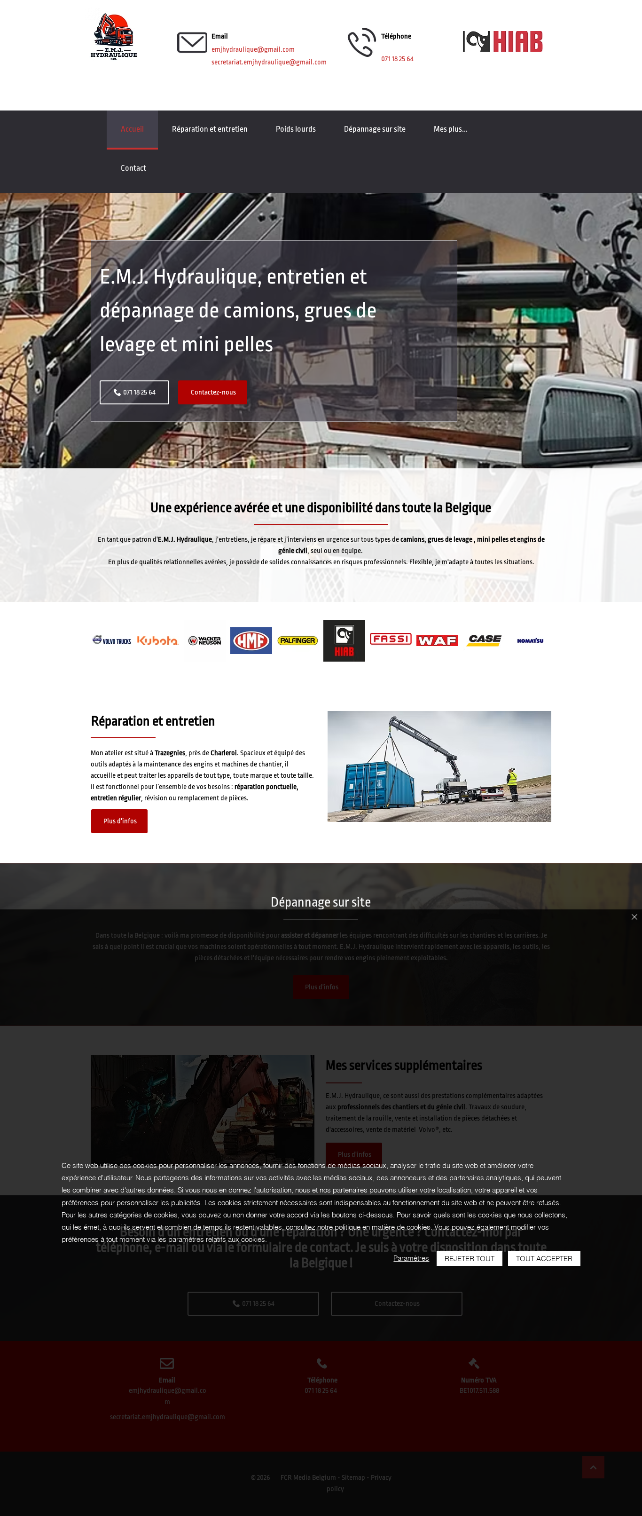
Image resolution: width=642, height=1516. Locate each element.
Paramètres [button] (411, 1258)
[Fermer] (634, 917)
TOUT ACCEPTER (544, 1258)
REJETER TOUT (469, 1258)
